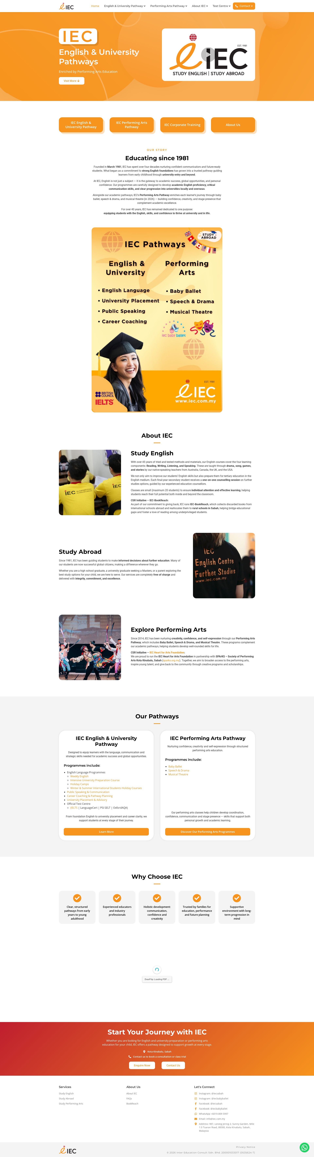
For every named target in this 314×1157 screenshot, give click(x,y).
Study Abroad (66, 1098)
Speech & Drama (178, 770)
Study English (66, 1093)
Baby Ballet (175, 766)
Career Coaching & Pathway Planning (90, 796)
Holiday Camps (79, 784)
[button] (208, 54)
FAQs (129, 1098)
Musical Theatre (178, 774)
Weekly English (79, 776)
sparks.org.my (171, 660)
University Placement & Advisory (87, 800)
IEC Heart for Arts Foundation (166, 652)
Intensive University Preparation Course (95, 780)
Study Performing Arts (71, 1103)
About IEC (131, 1093)
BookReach (132, 1103)
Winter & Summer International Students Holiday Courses (106, 788)
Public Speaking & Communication (88, 792)
